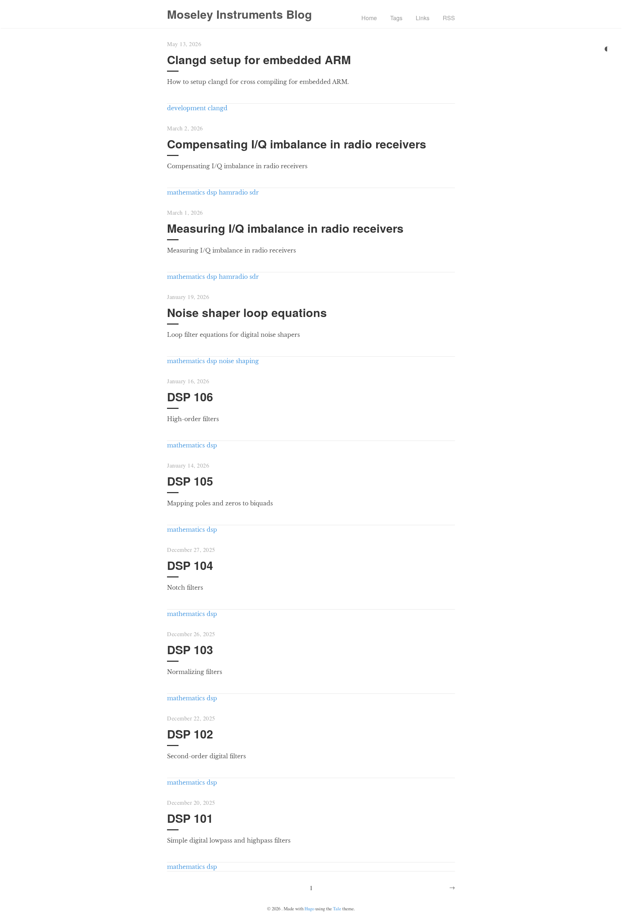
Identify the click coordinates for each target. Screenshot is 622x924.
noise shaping (239, 361)
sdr (254, 192)
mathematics (186, 192)
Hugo (309, 908)
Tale (337, 908)
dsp (212, 192)
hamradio (233, 192)
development (186, 108)
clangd (217, 108)
